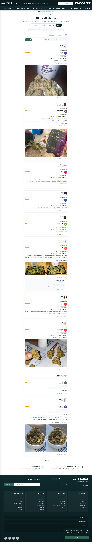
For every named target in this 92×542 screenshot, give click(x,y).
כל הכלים (63, 507)
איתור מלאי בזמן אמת (60, 497)
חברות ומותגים (19, 8)
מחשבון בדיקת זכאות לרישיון (59, 505)
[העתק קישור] (57, 98)
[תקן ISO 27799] (5, 538)
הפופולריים (56, 8)
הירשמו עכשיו (9, 484)
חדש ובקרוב (47, 8)
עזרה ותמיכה (20, 499)
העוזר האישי (62, 503)
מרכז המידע (41, 497)
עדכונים (48, 3)
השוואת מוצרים (62, 501)
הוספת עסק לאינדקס (18, 503)
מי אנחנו (21, 497)
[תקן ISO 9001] (13, 538)
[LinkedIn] (53, 479)
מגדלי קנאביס (83, 517)
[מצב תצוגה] (20, 3)
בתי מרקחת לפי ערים (81, 530)
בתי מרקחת (76, 8)
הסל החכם (63, 499)
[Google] (59, 479)
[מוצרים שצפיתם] (24, 3)
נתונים (38, 3)
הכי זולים (38, 8)
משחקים (28, 3)
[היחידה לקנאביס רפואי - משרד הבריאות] (17, 538)
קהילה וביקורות (40, 505)
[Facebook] (56, 479)
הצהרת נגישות (20, 505)
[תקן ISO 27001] (9, 538)
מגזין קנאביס (41, 509)
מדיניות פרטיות (20, 509)
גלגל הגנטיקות (41, 503)
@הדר (56, 282)
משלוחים (84, 507)
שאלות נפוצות (41, 499)
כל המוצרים (86, 8)
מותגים (84, 525)
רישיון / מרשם (7, 8)
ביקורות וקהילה (66, 8)
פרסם (27, 39)
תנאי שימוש (20, 507)
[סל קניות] (16, 3)
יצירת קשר (20, 501)
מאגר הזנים (29, 8)
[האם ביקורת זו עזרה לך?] (65, 98)
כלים (53, 3)
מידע (43, 3)
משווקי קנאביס (82, 521)
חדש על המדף (83, 505)
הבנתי (76, 537)
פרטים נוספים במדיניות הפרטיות (72, 534)
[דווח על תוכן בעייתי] (26, 98)
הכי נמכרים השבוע (82, 503)
